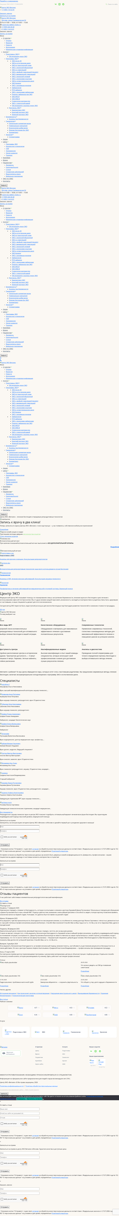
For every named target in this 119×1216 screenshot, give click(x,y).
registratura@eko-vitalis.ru (11, 25)
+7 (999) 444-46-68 (8, 27)
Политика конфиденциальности (11, 1086)
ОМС (63, 1064)
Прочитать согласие (34, 1099)
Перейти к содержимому (9, 1)
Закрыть (4, 185)
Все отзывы (4, 901)
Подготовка (66, 1051)
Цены (37, 1051)
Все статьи (4, 999)
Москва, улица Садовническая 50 (14, 20)
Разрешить (21, 1099)
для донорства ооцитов (31, 534)
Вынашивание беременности (88, 993)
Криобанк (38, 1061)
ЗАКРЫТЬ (4, 1094)
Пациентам (39, 1057)
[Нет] (43, 1099)
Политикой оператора (60, 851)
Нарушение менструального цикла (63, 993)
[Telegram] (63, 4)
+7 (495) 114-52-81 (8, 10)
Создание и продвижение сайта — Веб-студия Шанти (19, 1090)
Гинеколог (65, 1057)
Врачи (37, 1054)
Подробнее (85, 971)
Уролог (64, 1061)
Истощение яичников (8, 993)
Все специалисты (6, 812)
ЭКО (63, 1054)
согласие (35, 849)
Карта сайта (39, 1064)
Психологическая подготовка (23, 996)
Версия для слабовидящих (10, 1053)
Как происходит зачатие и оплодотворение (33, 993)
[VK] (56, 4)
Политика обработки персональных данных (41, 1086)
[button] (2, 610)
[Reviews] (59, 4)
